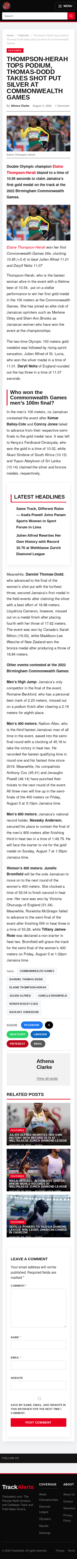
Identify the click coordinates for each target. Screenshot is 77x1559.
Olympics (45, 1519)
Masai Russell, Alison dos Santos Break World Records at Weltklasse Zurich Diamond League (38, 1183)
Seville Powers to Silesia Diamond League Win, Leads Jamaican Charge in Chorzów (38, 1229)
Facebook (32, 1025)
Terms (71, 1550)
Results (44, 1526)
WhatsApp (17, 1034)
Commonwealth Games (37, 971)
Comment (19, 1285)
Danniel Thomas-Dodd (26, 979)
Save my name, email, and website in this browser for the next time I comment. (38, 1409)
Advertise (69, 1508)
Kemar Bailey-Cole (23, 1003)
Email (38, 1043)
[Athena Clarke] (22, 1065)
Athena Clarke (20, 106)
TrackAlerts (17, 1550)
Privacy (60, 1550)
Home (10, 35)
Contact (68, 1501)
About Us (69, 1494)
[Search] (71, 16)
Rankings (45, 1533)
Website (17, 1378)
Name (16, 1337)
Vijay (38, 1144)
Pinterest (17, 1043)
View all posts (47, 1078)
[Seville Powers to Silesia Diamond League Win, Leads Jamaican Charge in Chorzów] (38, 1216)
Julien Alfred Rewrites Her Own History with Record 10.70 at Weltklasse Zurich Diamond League (38, 1137)
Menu (68, 6)
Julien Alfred (20, 995)
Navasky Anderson (24, 1012)
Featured (23, 35)
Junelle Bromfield (52, 995)
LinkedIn (40, 1034)
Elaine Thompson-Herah (26, 247)
